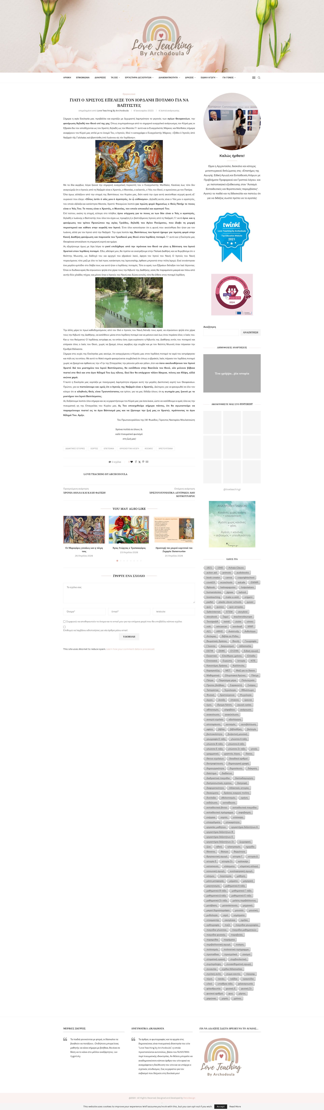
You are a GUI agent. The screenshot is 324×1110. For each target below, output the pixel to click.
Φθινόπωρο (247, 690)
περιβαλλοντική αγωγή (218, 944)
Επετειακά (109, 449)
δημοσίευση (236, 768)
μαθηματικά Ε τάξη (241, 895)
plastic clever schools (230, 602)
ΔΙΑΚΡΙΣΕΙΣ (100, 77)
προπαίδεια (213, 954)
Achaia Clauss (236, 567)
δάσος (249, 753)
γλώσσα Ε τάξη (215, 748)
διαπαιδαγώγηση (244, 778)
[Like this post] (131, 462)
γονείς (254, 748)
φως (230, 993)
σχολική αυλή (214, 973)
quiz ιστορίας (236, 606)
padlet (210, 602)
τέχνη (209, 978)
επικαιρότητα (232, 822)
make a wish (232, 597)
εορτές (94, 449)
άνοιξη (221, 699)
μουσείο (239, 910)
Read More (235, 1106)
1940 (220, 567)
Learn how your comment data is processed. (130, 649)
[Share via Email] (147, 462)
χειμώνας (211, 998)
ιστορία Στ (227, 861)
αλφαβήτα (229, 709)
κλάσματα (229, 866)
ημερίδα (250, 846)
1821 (209, 567)
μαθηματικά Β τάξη (216, 890)
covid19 (211, 582)
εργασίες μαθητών (216, 827)
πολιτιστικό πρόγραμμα (236, 949)
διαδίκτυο (227, 773)
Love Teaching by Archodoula (113, 110)
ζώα (209, 846)
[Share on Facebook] (136, 462)
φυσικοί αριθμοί (215, 993)
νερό (225, 915)
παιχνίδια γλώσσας (217, 929)
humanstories (214, 592)
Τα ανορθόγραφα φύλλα (232, 373)
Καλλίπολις (239, 665)
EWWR (254, 582)
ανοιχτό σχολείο (215, 719)
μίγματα (234, 880)
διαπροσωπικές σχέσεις (219, 783)
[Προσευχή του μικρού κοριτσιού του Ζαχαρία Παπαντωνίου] (174, 530)
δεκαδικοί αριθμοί (238, 758)
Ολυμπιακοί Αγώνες (235, 675)
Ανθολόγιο (250, 631)
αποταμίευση (213, 724)
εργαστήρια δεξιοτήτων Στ (220, 841)
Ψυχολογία (245, 695)
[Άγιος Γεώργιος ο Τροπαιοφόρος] (129, 530)
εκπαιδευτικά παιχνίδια (244, 807)
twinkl (227, 621)
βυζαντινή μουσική (237, 734)
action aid (212, 572)
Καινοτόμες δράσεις (217, 665)
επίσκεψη (238, 817)
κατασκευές (213, 866)
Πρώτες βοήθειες (215, 685)
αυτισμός (231, 724)
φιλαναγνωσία (245, 983)
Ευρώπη (227, 660)
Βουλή (236, 641)
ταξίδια (233, 978)
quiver (250, 602)
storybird (242, 611)
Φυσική (210, 695)
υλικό (209, 983)
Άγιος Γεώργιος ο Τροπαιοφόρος (129, 547)
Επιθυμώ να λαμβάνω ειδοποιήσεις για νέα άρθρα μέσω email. (95, 630)
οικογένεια (230, 920)
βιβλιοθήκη (236, 729)
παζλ (227, 925)
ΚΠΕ (253, 660)
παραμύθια (212, 939)
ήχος (209, 704)
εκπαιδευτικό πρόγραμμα (220, 812)
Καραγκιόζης (213, 670)
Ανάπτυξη (233, 631)
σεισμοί (246, 954)
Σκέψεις (252, 685)
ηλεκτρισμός (233, 846)
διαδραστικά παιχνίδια (218, 778)
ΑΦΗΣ (219, 631)
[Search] (259, 78)
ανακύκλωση (231, 714)
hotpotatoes (247, 587)
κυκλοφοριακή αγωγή (241, 871)
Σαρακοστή (236, 685)
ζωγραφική (245, 841)
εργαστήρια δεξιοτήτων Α (244, 827)
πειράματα (229, 939)
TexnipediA (212, 621)
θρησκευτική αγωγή (129, 449)
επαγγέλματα (213, 822)
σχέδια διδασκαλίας (232, 969)
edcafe (241, 582)
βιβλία (221, 729)
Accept (221, 1106)
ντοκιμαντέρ (213, 920)
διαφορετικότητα (215, 788)
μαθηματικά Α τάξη (235, 885)
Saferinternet (213, 611)
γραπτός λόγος (232, 753)
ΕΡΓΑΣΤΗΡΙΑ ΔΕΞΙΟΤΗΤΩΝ (138, 77)
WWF (250, 626)
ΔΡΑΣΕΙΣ (189, 77)
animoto (226, 572)
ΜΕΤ (228, 670)
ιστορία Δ (253, 856)
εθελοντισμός (228, 797)
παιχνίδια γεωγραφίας (247, 925)
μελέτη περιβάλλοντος (244, 900)
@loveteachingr (232, 489)
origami (248, 597)
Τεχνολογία (230, 690)
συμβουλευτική (238, 959)
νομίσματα (239, 915)
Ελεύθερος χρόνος (232, 655)
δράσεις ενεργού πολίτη (236, 792)
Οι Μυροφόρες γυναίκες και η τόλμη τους (84, 549)
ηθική (219, 846)
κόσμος (149, 449)
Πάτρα (210, 680)
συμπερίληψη (214, 964)
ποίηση (240, 944)
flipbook (211, 587)
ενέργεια (211, 817)
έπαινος (235, 699)
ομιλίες (244, 920)
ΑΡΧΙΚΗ (67, 77)
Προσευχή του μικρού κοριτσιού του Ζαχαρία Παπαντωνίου (174, 549)
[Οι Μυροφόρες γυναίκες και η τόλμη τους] (84, 530)
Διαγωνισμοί (227, 646)
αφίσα (210, 729)
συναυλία (211, 969)
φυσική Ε (231, 988)
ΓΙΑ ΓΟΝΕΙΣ (228, 77)
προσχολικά (230, 954)
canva (229, 577)
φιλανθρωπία (213, 988)
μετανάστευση (229, 905)
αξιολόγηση (235, 719)
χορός (225, 998)
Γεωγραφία (250, 641)
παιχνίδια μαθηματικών (244, 929)
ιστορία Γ (237, 856)
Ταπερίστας (213, 690)
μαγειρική (248, 880)
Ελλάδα (251, 655)
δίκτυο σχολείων (215, 758)
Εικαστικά (212, 655)
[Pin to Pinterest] (143, 462)
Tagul (225, 616)
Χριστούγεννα (166, 449)
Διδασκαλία (245, 646)
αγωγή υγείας (244, 704)
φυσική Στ (246, 988)
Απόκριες (211, 636)
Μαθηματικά (213, 675)
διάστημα (211, 773)
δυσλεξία (211, 797)
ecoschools (226, 582)
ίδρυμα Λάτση (224, 704)
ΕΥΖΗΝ (234, 650)
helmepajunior (228, 587)
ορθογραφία (213, 925)
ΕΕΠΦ (210, 650)
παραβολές (237, 934)
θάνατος (211, 851)
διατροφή (242, 783)
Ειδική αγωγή (251, 650)
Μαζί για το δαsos (245, 670)
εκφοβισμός (245, 812)
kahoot (242, 592)
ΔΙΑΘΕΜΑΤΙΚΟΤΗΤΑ (168, 77)
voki (209, 626)
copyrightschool (246, 577)
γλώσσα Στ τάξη (236, 748)
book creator (213, 577)
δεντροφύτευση (215, 763)
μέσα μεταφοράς (215, 880)
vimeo (250, 621)
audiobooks (243, 572)
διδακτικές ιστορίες (75, 449)
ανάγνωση (245, 709)
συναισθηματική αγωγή (238, 964)
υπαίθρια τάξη (225, 983)
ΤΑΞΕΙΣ (114, 77)
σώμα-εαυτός (233, 973)
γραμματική (213, 753)
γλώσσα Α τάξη (239, 739)
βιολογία (251, 729)
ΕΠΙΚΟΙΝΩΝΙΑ (83, 77)
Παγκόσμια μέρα (227, 680)
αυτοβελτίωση (248, 724)
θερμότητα (239, 851)
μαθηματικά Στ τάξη (217, 900)
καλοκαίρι (243, 861)
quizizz (220, 606)
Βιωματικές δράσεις (217, 641)
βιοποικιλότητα (214, 734)
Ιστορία (241, 660)
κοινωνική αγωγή (215, 871)
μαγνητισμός (213, 885)
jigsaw (230, 592)
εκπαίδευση (229, 802)
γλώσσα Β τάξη (215, 743)
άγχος (210, 699)
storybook (212, 616)
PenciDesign (189, 1098)
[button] (68, 538)
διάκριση (252, 768)
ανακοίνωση (213, 714)
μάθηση (241, 876)
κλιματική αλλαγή (249, 866)
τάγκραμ (250, 973)
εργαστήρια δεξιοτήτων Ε (220, 836)
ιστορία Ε (211, 861)
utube (238, 621)
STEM (229, 611)
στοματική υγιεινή (216, 959)
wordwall (237, 626)
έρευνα (248, 699)
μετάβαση (212, 905)
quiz (209, 606)
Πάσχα (254, 675)
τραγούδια (248, 978)
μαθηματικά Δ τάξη (216, 895)
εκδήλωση (212, 802)
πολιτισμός (212, 949)
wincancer (221, 626)
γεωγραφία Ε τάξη (216, 739)
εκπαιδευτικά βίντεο (217, 807)
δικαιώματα (212, 792)
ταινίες (221, 978)
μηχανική (247, 905)
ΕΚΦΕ (222, 650)
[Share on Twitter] (139, 462)
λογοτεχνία (225, 876)
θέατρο (224, 851)
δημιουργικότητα (215, 768)
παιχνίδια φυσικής (216, 934)
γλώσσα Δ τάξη (236, 743)
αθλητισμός (213, 709)
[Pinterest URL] (212, 422)
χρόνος (237, 998)
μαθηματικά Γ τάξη (241, 890)
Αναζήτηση (209, 327)
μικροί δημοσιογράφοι (218, 910)
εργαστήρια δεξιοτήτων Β (220, 832)
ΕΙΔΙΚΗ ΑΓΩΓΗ (208, 77)
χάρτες (242, 993)
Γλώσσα (211, 646)
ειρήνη (244, 797)
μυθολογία (212, 915)
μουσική (253, 910)
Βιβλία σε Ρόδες (230, 636)
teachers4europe (243, 616)
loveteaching (213, 597)
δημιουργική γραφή (238, 763)
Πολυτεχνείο (248, 680)
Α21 (209, 631)
